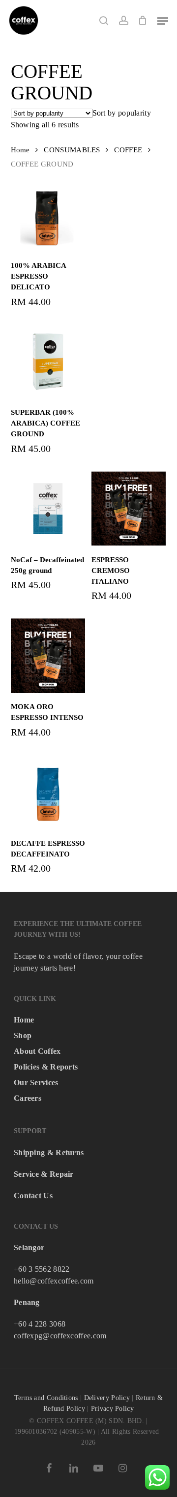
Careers (27, 1098)
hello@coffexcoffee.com (54, 1281)
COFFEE (128, 150)
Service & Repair (44, 1174)
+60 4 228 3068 (39, 1324)
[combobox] (121, 113)
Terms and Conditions (46, 1398)
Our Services (36, 1082)
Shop (22, 1035)
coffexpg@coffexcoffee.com (60, 1335)
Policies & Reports (46, 1067)
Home (20, 150)
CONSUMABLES (72, 150)
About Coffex (37, 1051)
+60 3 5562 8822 (42, 1269)
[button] (162, 20)
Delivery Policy (107, 1398)
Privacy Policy (112, 1408)
